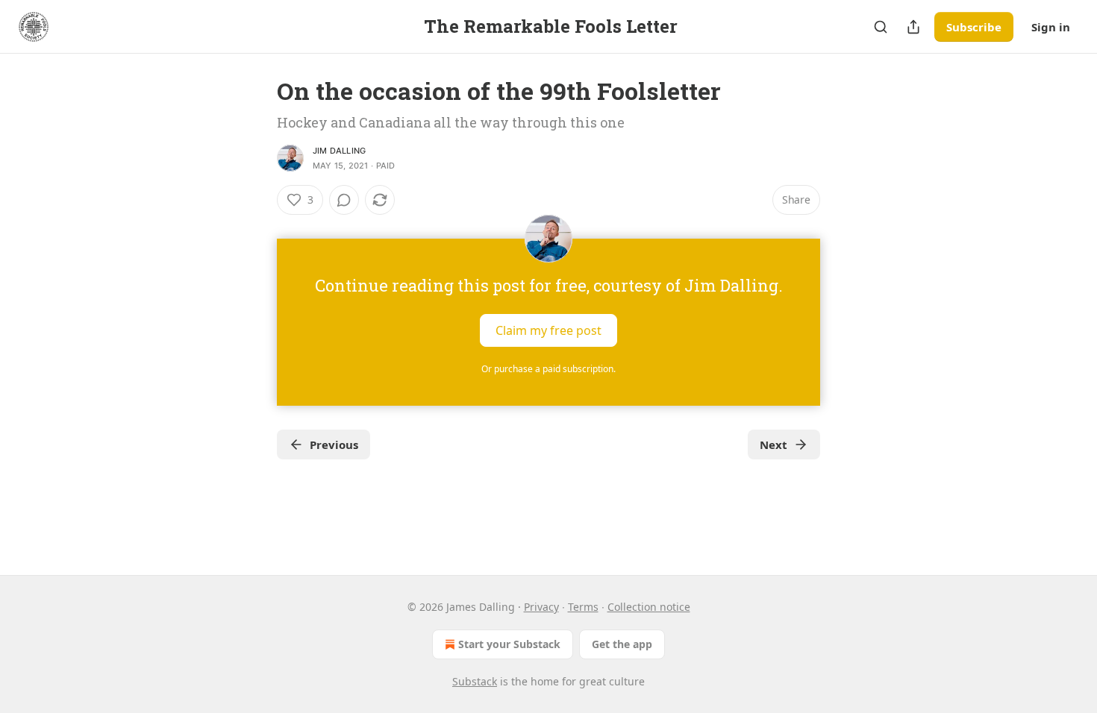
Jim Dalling (339, 150)
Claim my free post (548, 330)
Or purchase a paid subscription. (548, 368)
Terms (583, 607)
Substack (474, 681)
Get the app (622, 644)
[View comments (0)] (344, 200)
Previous (334, 444)
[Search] (881, 27)
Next (773, 444)
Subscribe (973, 26)
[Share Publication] (913, 27)
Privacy (541, 607)
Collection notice (648, 607)
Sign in (1050, 26)
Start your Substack (509, 644)
